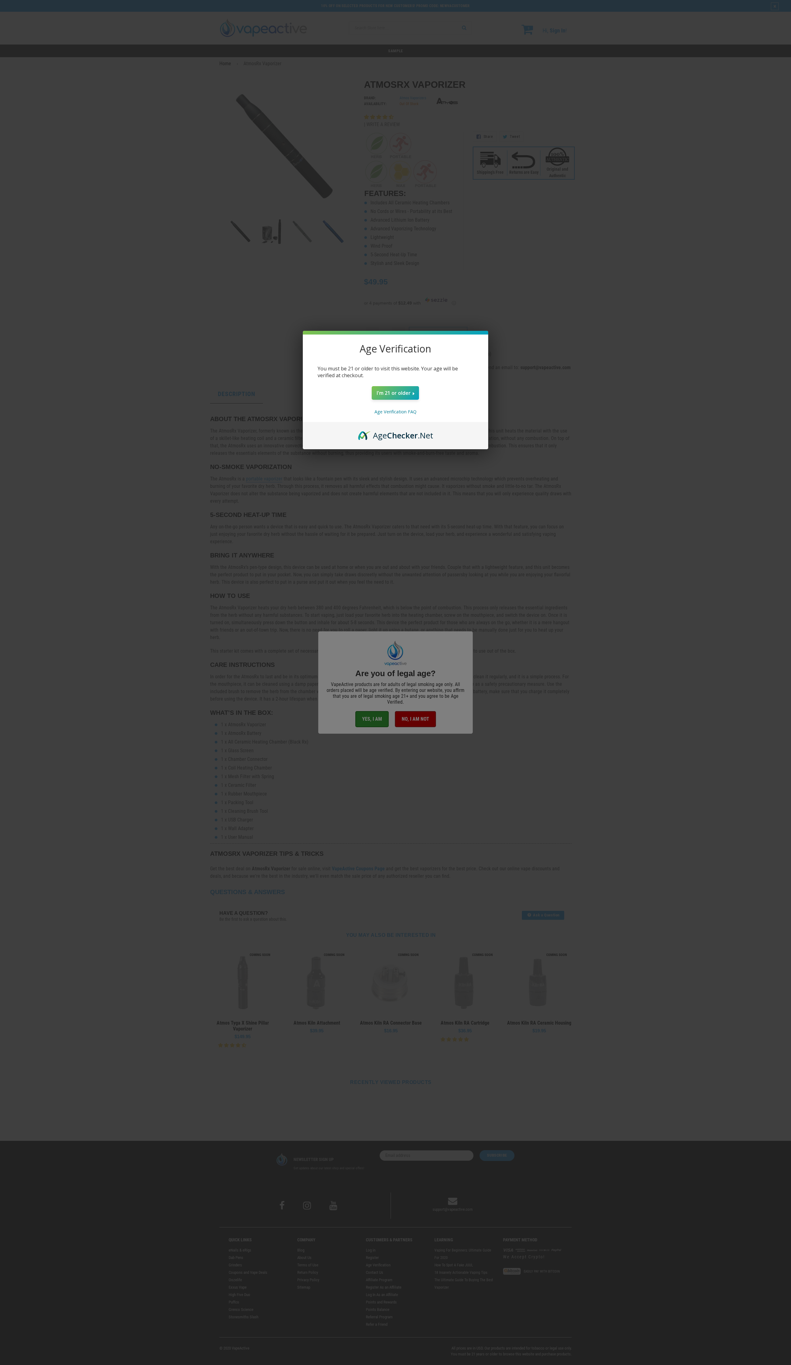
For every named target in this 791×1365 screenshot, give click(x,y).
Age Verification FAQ (395, 412)
